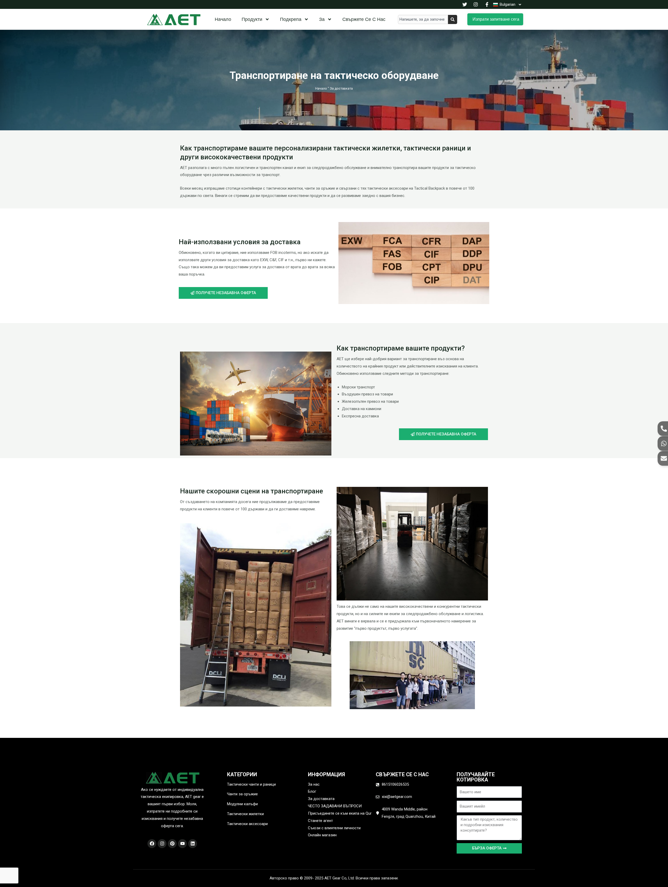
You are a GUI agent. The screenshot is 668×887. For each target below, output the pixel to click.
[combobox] (423, 19)
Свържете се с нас (363, 19)
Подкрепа (290, 19)
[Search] (452, 19)
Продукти (252, 19)
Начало (223, 19)
